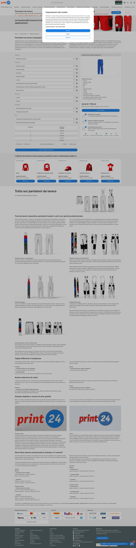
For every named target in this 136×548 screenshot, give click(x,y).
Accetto (68, 30)
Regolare (68, 37)
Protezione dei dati (50, 26)
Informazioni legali (60, 26)
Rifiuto (68, 34)
